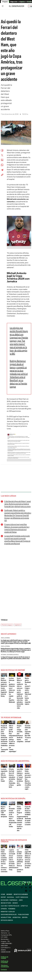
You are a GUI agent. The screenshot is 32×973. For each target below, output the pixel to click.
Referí (3, 897)
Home (3, 894)
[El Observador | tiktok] (22, 887)
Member (9, 894)
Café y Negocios (22, 897)
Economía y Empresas (9, 900)
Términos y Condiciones (5, 965)
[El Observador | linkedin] (26, 887)
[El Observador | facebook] (23, 884)
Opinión (4, 909)
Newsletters (6, 917)
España (25, 917)
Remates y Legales (8, 911)
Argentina (16, 917)
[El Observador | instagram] (26, 884)
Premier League (7, 625)
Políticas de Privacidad (4, 961)
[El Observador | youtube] (30, 884)
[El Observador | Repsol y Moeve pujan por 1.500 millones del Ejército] (4, 804)
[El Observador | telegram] (26, 891)
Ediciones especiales (9, 914)
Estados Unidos (7, 920)
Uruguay (5, 1)
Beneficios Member (21, 894)
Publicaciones (23, 914)
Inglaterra (18, 625)
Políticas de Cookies (4, 957)
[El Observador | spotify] (30, 887)
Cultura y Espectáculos (10, 906)
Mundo (15, 903)
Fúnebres (11, 909)
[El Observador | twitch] (30, 891)
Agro (21, 900)
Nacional (10, 897)
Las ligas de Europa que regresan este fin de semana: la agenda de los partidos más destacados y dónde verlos (15, 657)
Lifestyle (24, 906)
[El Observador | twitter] (19, 884)
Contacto (4, 969)
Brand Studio (6, 903)
